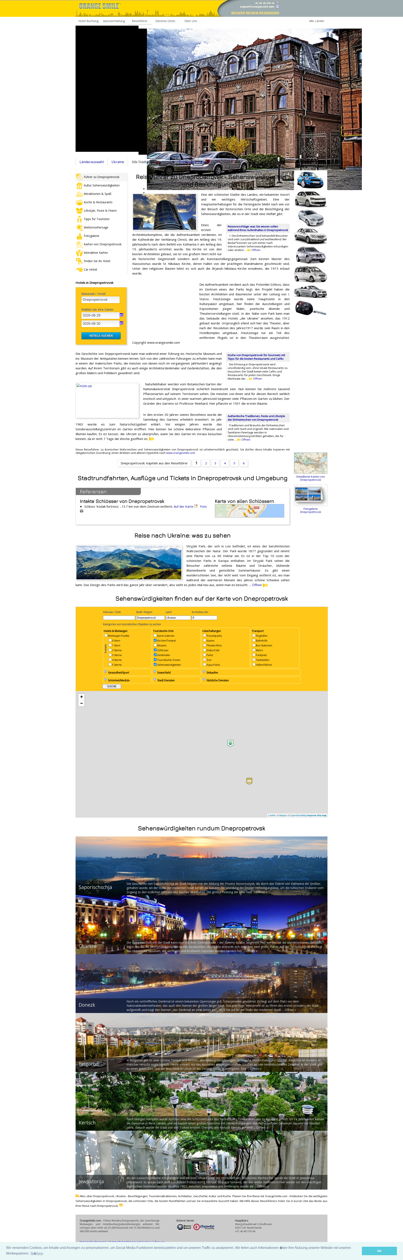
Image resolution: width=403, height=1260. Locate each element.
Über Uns (190, 21)
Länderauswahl (92, 162)
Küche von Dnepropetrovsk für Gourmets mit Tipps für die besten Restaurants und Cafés (256, 357)
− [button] (81, 703)
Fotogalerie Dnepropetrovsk (310, 510)
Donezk (87, 1004)
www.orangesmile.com (180, 453)
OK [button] (379, 1251)
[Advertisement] (107, 89)
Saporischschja (95, 887)
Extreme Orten (165, 21)
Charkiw (88, 946)
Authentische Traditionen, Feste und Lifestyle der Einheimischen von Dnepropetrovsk (256, 417)
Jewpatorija (91, 1181)
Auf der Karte (184, 506)
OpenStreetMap (298, 815)
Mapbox (283, 815)
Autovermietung (114, 21)
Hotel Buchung (88, 21)
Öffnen (255, 250)
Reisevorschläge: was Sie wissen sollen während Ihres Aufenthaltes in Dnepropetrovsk (258, 228)
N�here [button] (37, 1253)
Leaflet (271, 815)
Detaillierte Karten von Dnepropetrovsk (310, 478)
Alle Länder (316, 21)
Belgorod (89, 1063)
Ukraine (117, 162)
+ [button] (81, 696)
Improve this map (317, 815)
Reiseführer (139, 21)
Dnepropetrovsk (192, 162)
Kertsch (87, 1122)
